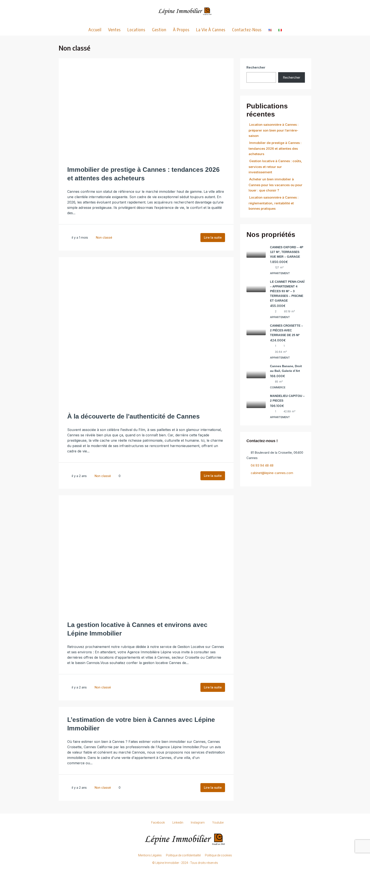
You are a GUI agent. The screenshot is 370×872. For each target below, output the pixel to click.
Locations (136, 29)
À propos (181, 29)
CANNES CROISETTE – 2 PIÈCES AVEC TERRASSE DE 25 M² (286, 330)
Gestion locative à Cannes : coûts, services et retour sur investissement (275, 166)
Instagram (197, 822)
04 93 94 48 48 (262, 465)
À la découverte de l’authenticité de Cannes (133, 416)
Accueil (94, 29)
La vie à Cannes (210, 29)
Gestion (159, 29)
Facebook (158, 822)
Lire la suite (213, 237)
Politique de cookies (218, 855)
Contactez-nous (247, 29)
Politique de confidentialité (183, 855)
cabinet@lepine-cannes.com (272, 473)
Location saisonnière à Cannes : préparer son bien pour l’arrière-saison (273, 130)
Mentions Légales (150, 855)
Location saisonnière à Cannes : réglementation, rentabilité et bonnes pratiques (273, 203)
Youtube (218, 822)
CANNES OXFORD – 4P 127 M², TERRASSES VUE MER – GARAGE (286, 251)
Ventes (114, 29)
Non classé (104, 237)
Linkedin (178, 822)
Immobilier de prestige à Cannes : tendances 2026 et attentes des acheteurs (275, 148)
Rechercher (255, 67)
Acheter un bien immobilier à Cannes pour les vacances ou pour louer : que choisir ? (275, 184)
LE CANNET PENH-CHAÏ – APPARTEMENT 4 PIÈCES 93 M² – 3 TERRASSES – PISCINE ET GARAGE (287, 291)
